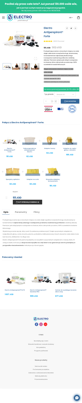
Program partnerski (41, 351)
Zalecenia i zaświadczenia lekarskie (41, 373)
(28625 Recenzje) (58, 41)
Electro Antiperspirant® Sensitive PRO (38, 291)
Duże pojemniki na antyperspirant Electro (29, 150)
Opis (5, 212)
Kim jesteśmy (41, 347)
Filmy (37, 212)
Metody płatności (41, 376)
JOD (70, 18)
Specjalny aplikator (13, 179)
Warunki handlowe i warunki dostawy (41, 344)
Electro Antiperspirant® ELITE (15, 290)
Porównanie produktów (41, 369)
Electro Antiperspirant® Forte (9, 150)
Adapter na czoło (33, 179)
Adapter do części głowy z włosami (69, 149)
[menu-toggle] (3, 17)
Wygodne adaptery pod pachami (53, 180)
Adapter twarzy (49, 148)
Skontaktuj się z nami (41, 341)
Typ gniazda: (49, 94)
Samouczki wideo (41, 366)
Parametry (21, 212)
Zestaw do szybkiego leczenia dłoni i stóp (65, 291)
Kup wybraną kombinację (28, 202)
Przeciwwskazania (41, 379)
